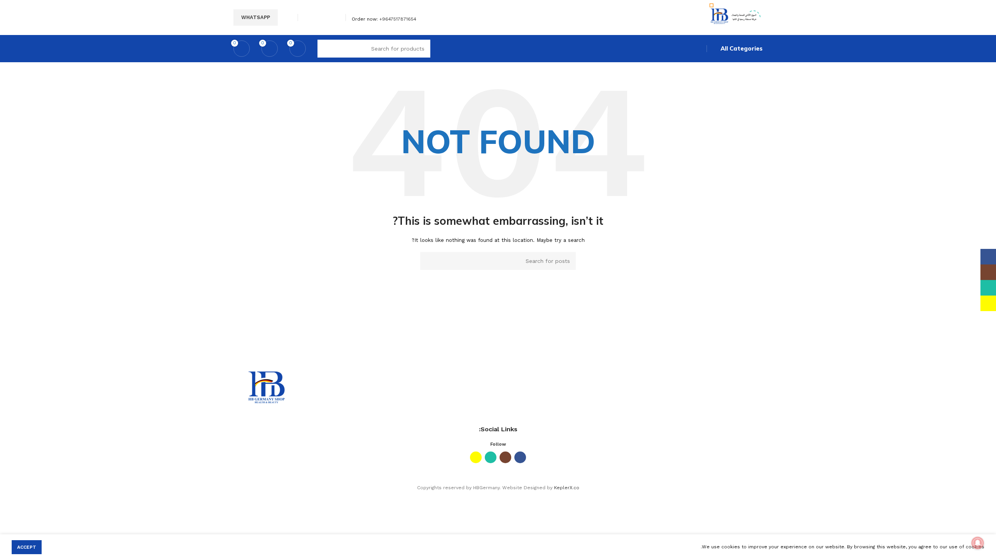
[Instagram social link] (326, 17)
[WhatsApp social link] (317, 17)
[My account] (289, 17)
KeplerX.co (566, 487)
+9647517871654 (397, 19)
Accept (26, 547)
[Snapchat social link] (308, 17)
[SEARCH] (429, 261)
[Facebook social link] (335, 17)
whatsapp (255, 17)
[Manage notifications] (977, 543)
